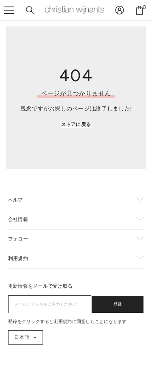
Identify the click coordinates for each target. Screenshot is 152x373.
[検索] (30, 10)
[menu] (9, 10)
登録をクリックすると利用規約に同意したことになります (67, 321)
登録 (117, 304)
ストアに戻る (76, 124)
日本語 (22, 337)
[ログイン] (119, 10)
